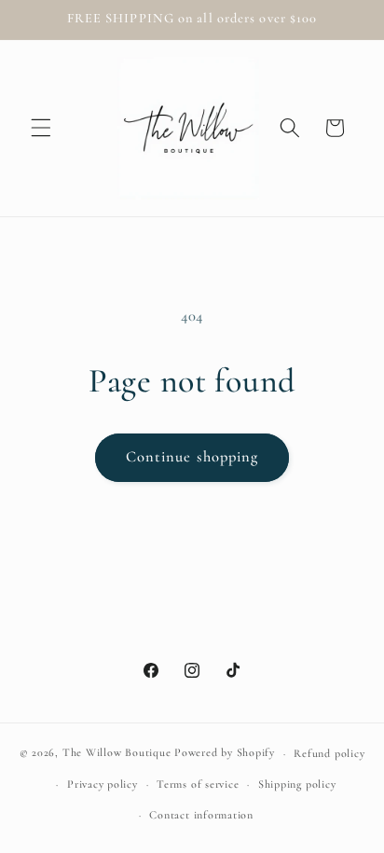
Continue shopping (192, 456)
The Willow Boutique (116, 753)
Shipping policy (297, 784)
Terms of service (198, 784)
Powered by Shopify (224, 753)
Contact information (201, 814)
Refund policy (329, 753)
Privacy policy (102, 784)
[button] (41, 127)
